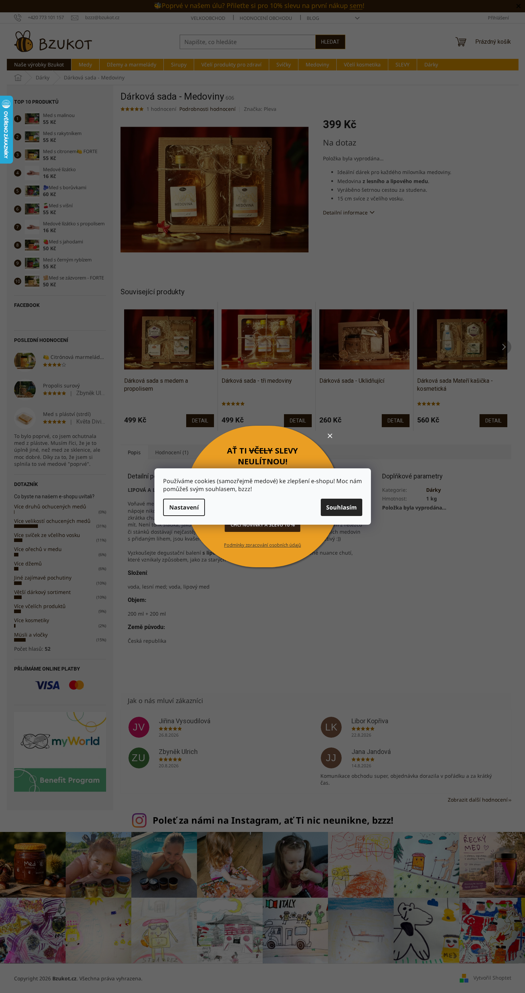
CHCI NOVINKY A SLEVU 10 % (263, 524)
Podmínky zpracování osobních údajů (262, 545)
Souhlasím (341, 507)
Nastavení (184, 507)
